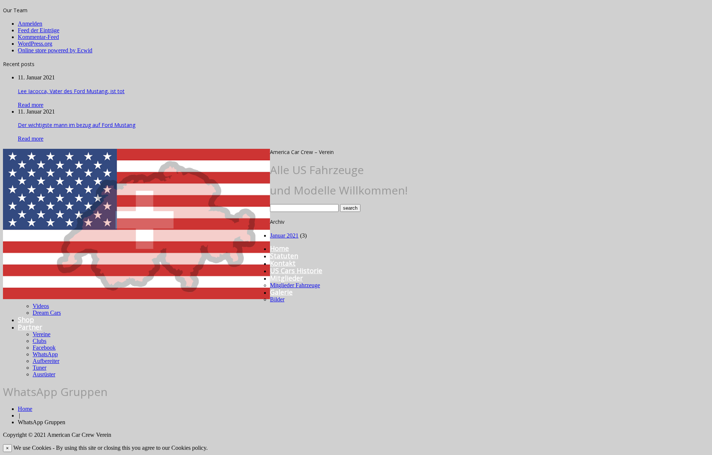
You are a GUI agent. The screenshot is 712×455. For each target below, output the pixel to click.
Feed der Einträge (38, 30)
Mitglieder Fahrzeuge (295, 285)
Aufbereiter (46, 361)
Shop (26, 319)
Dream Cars (47, 313)
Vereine (41, 334)
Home (279, 248)
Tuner (39, 367)
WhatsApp (45, 354)
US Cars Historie (296, 270)
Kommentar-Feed (38, 37)
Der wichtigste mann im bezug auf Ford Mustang (76, 124)
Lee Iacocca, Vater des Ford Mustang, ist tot (71, 91)
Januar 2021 (284, 235)
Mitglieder (286, 278)
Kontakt (283, 263)
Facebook (44, 347)
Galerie (281, 292)
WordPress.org (35, 43)
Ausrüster (44, 374)
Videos (41, 306)
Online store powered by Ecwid (55, 50)
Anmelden (30, 23)
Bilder (277, 299)
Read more (30, 105)
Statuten (284, 255)
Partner (30, 327)
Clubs (39, 341)
